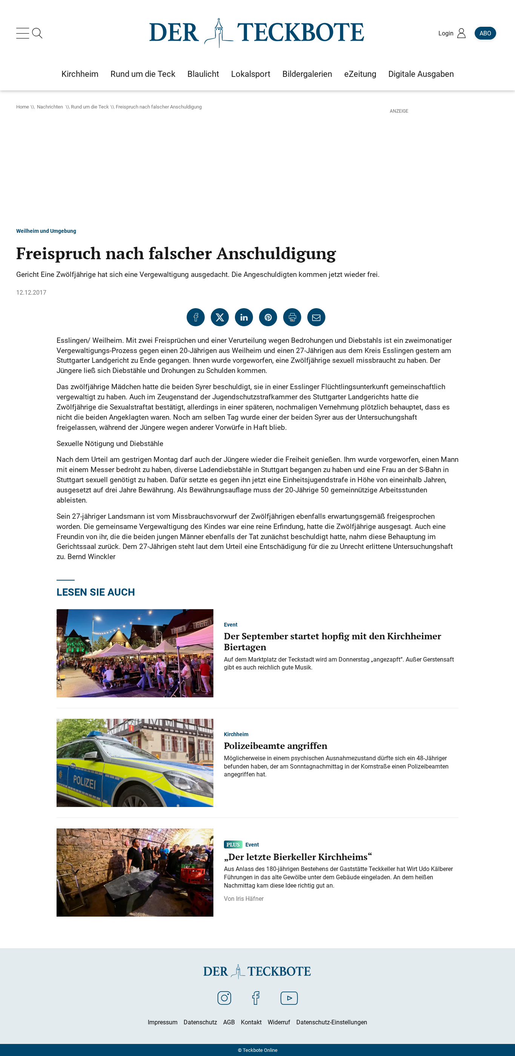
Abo (485, 33)
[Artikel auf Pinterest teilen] (268, 317)
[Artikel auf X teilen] (220, 317)
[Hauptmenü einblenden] (24, 33)
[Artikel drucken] (292, 317)
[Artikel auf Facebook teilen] (196, 317)
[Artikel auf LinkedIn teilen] (244, 317)
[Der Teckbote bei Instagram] (224, 998)
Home (22, 106)
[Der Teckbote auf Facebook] (255, 998)
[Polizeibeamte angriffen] (135, 762)
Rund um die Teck (90, 106)
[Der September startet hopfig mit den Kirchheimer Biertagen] (135, 652)
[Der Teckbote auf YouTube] (289, 998)
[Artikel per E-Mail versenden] (316, 317)
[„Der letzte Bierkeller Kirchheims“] (135, 872)
